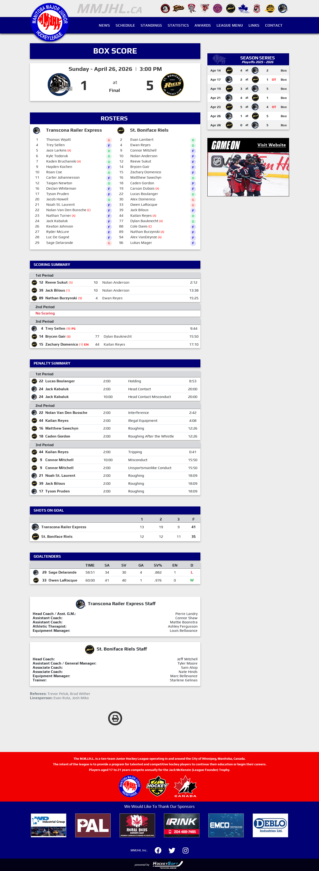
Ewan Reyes (140, 145)
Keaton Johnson (59, 226)
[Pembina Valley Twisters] (191, 8)
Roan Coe (54, 172)
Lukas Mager (141, 242)
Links (253, 25)
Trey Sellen (55, 145)
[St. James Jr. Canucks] (244, 8)
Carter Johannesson (63, 177)
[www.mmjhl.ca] (50, 39)
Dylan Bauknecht (144, 221)
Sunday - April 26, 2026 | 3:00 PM (115, 69)
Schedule (125, 25)
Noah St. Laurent (60, 204)
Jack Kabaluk (57, 221)
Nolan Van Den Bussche (66, 210)
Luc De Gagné (57, 237)
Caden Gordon (142, 183)
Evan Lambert (141, 139)
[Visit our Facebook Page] (161, 850)
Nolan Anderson (143, 156)
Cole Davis (139, 226)
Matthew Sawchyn (145, 177)
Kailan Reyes (141, 215)
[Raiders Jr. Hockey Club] (204, 8)
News (104, 25)
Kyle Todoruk (57, 156)
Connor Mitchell (143, 150)
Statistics (178, 25)
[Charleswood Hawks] (165, 8)
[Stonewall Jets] (270, 8)
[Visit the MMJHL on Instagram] (185, 850)
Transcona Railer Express (63, 527)
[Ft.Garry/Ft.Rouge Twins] (178, 8)
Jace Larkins (56, 150)
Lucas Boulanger (144, 194)
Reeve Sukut (140, 161)
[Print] (115, 718)
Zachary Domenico (145, 172)
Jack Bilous (139, 210)
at (115, 82)
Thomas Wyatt (58, 139)
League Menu (229, 25)
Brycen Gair (139, 166)
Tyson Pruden (57, 194)
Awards (203, 25)
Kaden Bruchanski (61, 161)
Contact (274, 25)
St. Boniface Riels (56, 536)
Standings (151, 25)
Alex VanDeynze (143, 237)
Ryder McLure (57, 231)
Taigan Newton (59, 183)
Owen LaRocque (143, 204)
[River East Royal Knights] (218, 8)
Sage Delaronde (59, 242)
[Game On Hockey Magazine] (248, 167)
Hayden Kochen (59, 166)
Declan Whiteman (61, 188)
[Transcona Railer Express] (283, 8)
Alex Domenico (142, 199)
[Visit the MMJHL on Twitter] (175, 850)
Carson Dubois (142, 188)
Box (284, 70)
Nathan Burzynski (145, 231)
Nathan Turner (58, 215)
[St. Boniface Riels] (231, 8)
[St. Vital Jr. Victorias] (257, 8)
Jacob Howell (57, 199)
